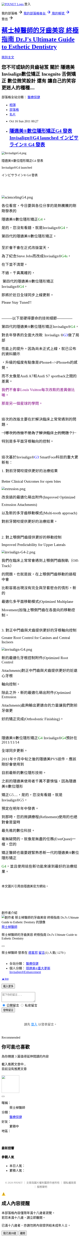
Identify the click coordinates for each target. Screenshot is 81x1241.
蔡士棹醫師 (9, 927)
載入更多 (8, 986)
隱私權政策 (69, 1182)
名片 (12, 114)
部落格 (14, 109)
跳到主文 (8, 57)
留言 (42, 952)
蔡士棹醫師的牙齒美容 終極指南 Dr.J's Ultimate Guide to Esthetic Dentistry (40, 38)
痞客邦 (33, 952)
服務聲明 (42, 1186)
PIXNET (18, 1182)
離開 (22, 1233)
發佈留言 (8, 1010)
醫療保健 (34, 97)
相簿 (12, 105)
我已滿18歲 (9, 1233)
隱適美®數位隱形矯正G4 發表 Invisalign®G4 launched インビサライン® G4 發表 (43, 137)
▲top (5, 978)
